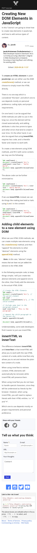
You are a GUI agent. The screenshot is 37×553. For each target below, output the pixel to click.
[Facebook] (8, 487)
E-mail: (22, 442)
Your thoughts (8, 457)
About (4, 521)
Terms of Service (14, 521)
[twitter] (14, 425)
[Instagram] (14, 487)
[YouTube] (27, 487)
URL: (5, 449)
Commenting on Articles (11, 523)
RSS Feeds (25, 523)
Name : (6, 442)
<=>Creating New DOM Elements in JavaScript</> (17, 505)
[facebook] (6, 425)
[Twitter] (21, 487)
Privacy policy (27, 521)
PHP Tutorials (7, 8)
